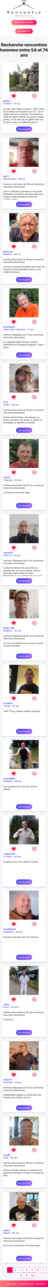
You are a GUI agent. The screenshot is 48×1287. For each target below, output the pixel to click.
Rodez (6, 404)
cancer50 (8, 552)
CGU (14, 1283)
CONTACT (41, 1283)
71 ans (30, 329)
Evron (6, 1007)
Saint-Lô (7, 555)
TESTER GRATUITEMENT (24, 22)
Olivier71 (7, 1079)
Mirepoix (7, 630)
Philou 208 (8, 628)
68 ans (22, 179)
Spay (5, 1157)
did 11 (6, 176)
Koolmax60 (9, 327)
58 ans (15, 404)
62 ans (17, 630)
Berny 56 (7, 251)
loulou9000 (9, 778)
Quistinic (7, 254)
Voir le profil (24, 129)
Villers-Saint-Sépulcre (14, 329)
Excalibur (8, 703)
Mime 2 (7, 101)
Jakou (6, 1004)
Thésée (7, 706)
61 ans (17, 555)
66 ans (17, 254)
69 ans (14, 1157)
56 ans (18, 480)
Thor (5, 402)
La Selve (7, 856)
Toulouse (7, 480)
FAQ (8, 1283)
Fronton (7, 103)
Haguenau (8, 931)
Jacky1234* (9, 854)
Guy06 (6, 1155)
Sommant (8, 1082)
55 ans (17, 856)
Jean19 (7, 477)
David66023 (9, 929)
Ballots (6, 1233)
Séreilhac (8, 781)
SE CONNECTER (24, 31)
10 (32, 1275)
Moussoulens (9, 179)
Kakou (6, 1230)
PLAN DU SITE (26, 1283)
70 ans (16, 103)
